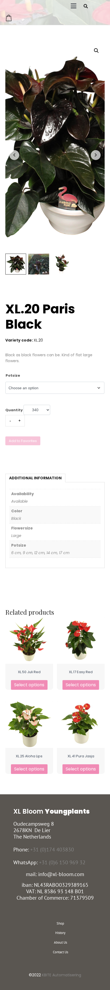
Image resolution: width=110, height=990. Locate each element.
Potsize (13, 375)
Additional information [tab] (35, 478)
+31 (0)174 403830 (52, 849)
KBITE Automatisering (61, 975)
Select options (29, 685)
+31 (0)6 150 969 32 (62, 862)
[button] (96, 50)
